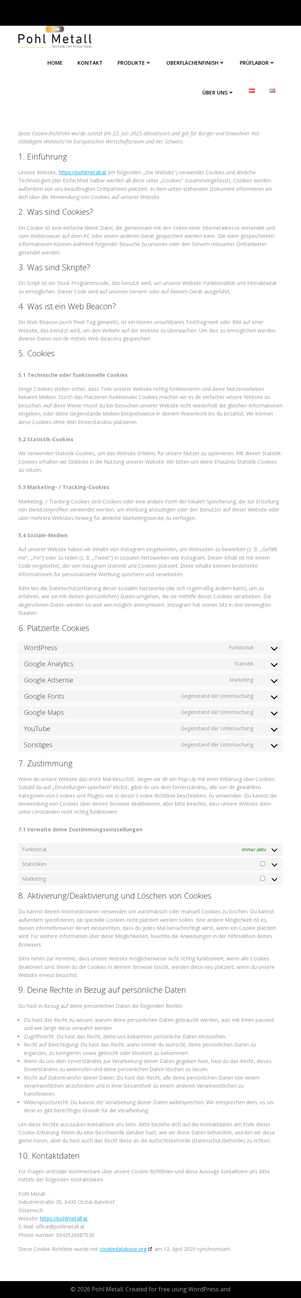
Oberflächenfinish (192, 62)
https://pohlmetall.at (82, 172)
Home (55, 62)
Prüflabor (254, 62)
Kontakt (90, 62)
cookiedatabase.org (122, 1248)
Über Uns (215, 92)
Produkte (131, 62)
